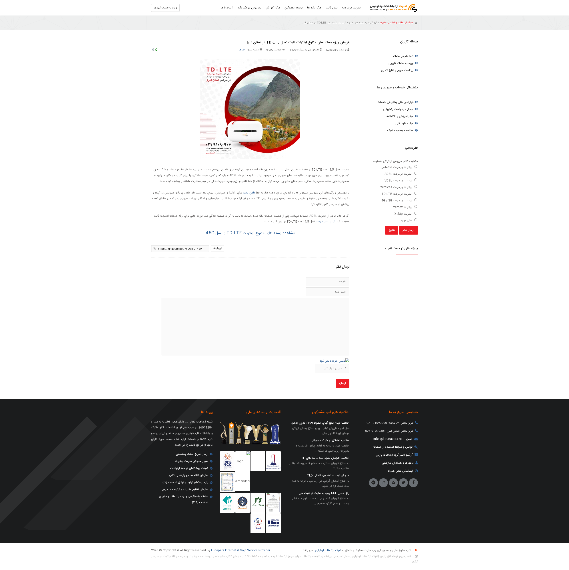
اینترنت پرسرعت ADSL (399, 173)
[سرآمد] (242, 502)
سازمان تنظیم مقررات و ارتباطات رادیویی (184, 489)
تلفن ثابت (249, 192)
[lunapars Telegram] (373, 482)
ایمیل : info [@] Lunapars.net (393, 438)
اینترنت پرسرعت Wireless (396, 187)
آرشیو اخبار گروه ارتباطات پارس (394, 454)
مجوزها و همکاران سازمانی (398, 462)
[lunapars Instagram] (383, 482)
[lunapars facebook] (413, 482)
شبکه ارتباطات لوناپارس (392, 7)
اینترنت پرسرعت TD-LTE (397, 193)
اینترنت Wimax (403, 207)
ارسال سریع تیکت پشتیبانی (192, 454)
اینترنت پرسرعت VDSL (399, 180)
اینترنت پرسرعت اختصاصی (397, 167)
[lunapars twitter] (403, 482)
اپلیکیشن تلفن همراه (400, 470)
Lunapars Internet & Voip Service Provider (240, 550)
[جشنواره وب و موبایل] (273, 461)
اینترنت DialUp (403, 213)
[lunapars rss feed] (393, 482)
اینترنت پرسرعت (325, 221)
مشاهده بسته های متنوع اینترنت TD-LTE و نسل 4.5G (250, 233)
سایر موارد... (405, 220)
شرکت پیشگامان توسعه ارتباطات (189, 468)
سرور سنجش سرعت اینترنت (191, 461)
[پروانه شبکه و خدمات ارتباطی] (273, 502)
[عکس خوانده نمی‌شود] (334, 361)
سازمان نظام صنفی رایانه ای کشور (188, 475)
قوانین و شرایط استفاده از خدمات (393, 446)
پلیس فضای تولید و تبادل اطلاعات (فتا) (185, 482)
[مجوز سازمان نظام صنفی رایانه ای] (257, 502)
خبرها (383, 22)
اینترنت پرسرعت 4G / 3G (397, 200)
